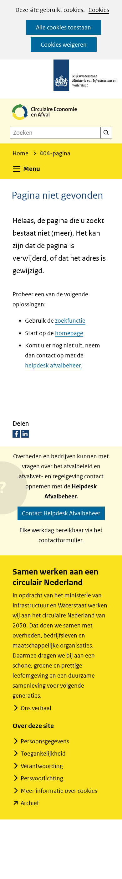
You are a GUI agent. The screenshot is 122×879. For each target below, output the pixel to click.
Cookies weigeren (64, 44)
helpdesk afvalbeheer (53, 365)
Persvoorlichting (42, 778)
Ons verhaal (36, 708)
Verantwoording (42, 766)
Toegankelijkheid (43, 753)
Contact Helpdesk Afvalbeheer (61, 513)
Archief (30, 803)
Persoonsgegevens (45, 741)
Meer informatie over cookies (59, 790)
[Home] (49, 120)
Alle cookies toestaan (63, 27)
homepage (69, 333)
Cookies (99, 9)
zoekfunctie (70, 320)
